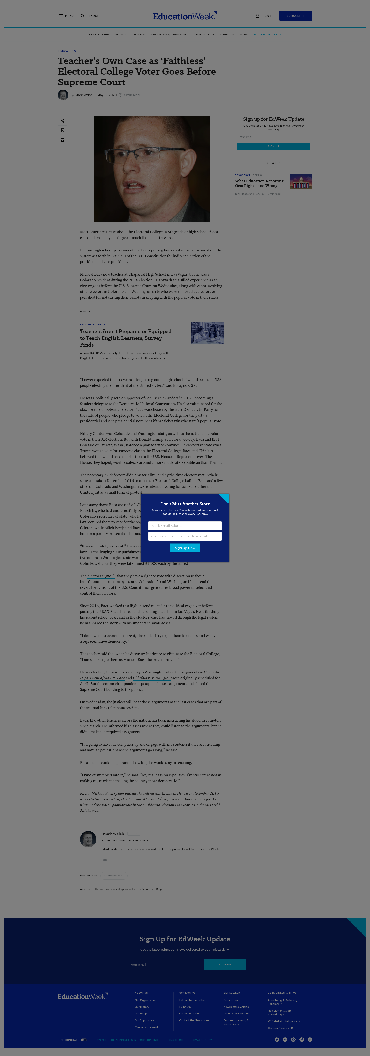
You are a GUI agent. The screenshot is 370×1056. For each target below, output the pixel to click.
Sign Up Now (185, 548)
